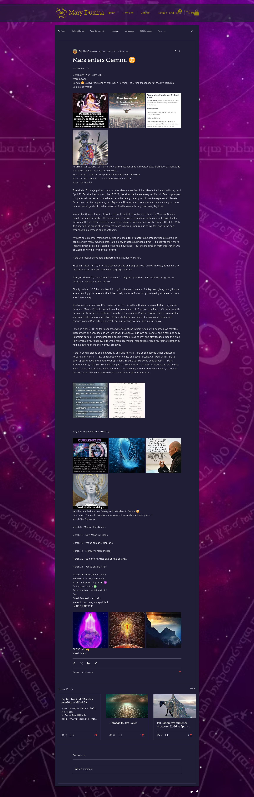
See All (193, 689)
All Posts (62, 31)
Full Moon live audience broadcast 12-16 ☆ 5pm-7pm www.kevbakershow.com (173, 725)
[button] (196, 13)
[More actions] (179, 51)
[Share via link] (95, 663)
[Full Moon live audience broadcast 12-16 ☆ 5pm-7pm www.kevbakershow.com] (174, 706)
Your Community (97, 31)
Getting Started (77, 31)
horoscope (129, 31)
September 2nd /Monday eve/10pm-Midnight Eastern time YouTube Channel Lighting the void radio (78, 701)
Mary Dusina (86, 13)
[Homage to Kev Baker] (127, 706)
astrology (115, 31)
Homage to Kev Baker (123, 723)
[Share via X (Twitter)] (81, 663)
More (159, 31)
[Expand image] (90, 110)
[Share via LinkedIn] (88, 663)
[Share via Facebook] (74, 663)
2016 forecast (146, 31)
